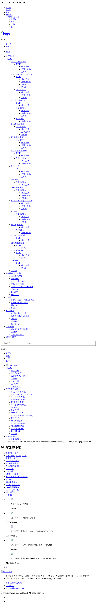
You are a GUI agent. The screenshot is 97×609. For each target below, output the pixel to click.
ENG (13, 22)
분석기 (24, 87)
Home (8, 8)
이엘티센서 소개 (18, 313)
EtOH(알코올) (17, 225)
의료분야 (15, 292)
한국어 (14, 19)
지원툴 (14, 271)
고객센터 (10, 326)
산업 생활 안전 (17, 281)
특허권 (14, 305)
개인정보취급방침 (14, 583)
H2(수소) (15, 211)
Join (7, 12)
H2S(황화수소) (17, 137)
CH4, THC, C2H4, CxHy (21, 74)
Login (8, 10)
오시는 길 (15, 324)
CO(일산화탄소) (18, 100)
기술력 (9, 297)
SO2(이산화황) (17, 187)
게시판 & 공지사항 (19, 329)
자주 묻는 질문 (17, 334)
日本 (13, 27)
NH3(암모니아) (18, 124)
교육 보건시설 (17, 284)
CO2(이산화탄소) (18, 61)
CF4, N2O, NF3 (17, 250)
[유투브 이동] (51, 601)
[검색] (28, 343)
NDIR (18, 64)
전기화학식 (21, 90)
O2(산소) (15, 166)
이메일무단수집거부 (15, 588)
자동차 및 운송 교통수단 (22, 287)
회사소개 (10, 311)
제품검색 (10, 56)
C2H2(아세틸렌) (18, 235)
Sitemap (9, 14)
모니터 (24, 72)
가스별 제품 (11, 59)
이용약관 (10, 586)
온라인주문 (11, 337)
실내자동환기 (17, 276)
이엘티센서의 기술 (19, 303)
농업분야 (15, 279)
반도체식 (20, 118)
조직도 (14, 318)
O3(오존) (15, 179)
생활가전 (15, 289)
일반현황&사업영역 (20, 316)
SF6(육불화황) (17, 243)
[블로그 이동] (51, 597)
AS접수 (14, 332)
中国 (13, 24)
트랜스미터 (26, 69)
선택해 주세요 (12, 436)
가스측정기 (16, 260)
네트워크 (15, 321)
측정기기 (15, 295)
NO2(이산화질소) (19, 150)
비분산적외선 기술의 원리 (22, 300)
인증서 (14, 308)
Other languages (12, 17)
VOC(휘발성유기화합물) (22, 201)
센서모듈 (25, 66)
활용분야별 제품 (13, 273)
